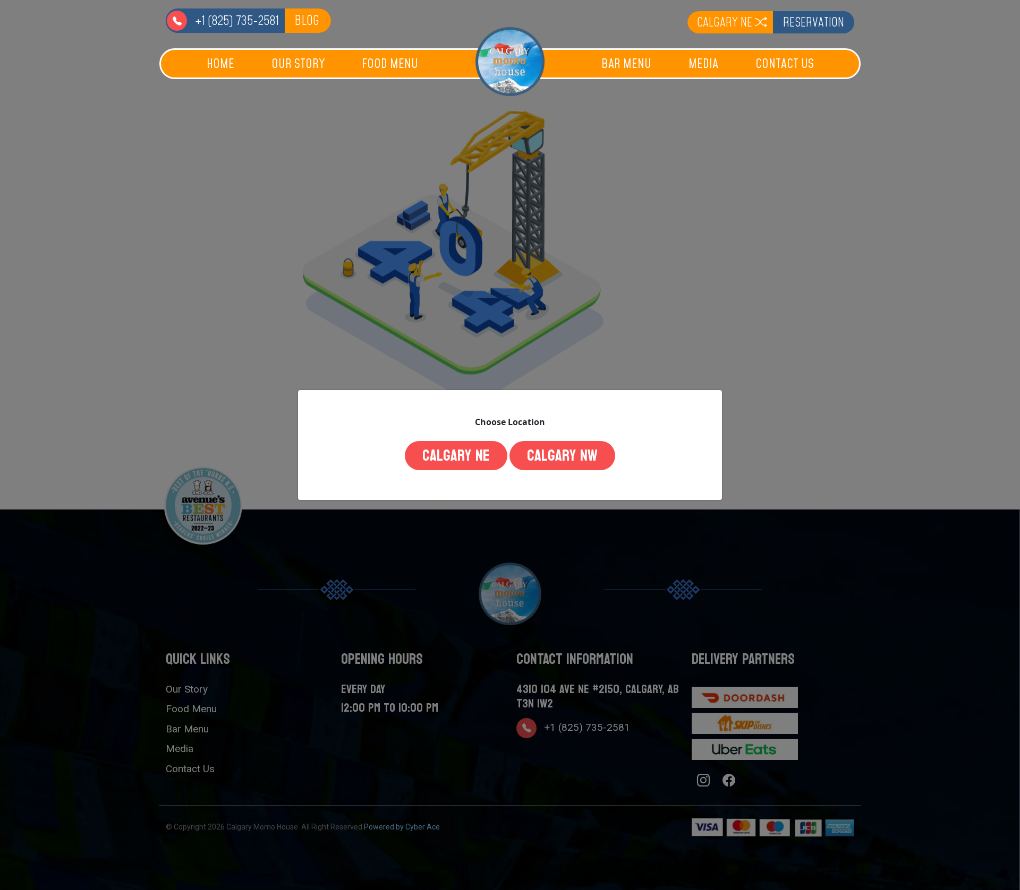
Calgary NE (456, 455)
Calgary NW (562, 455)
